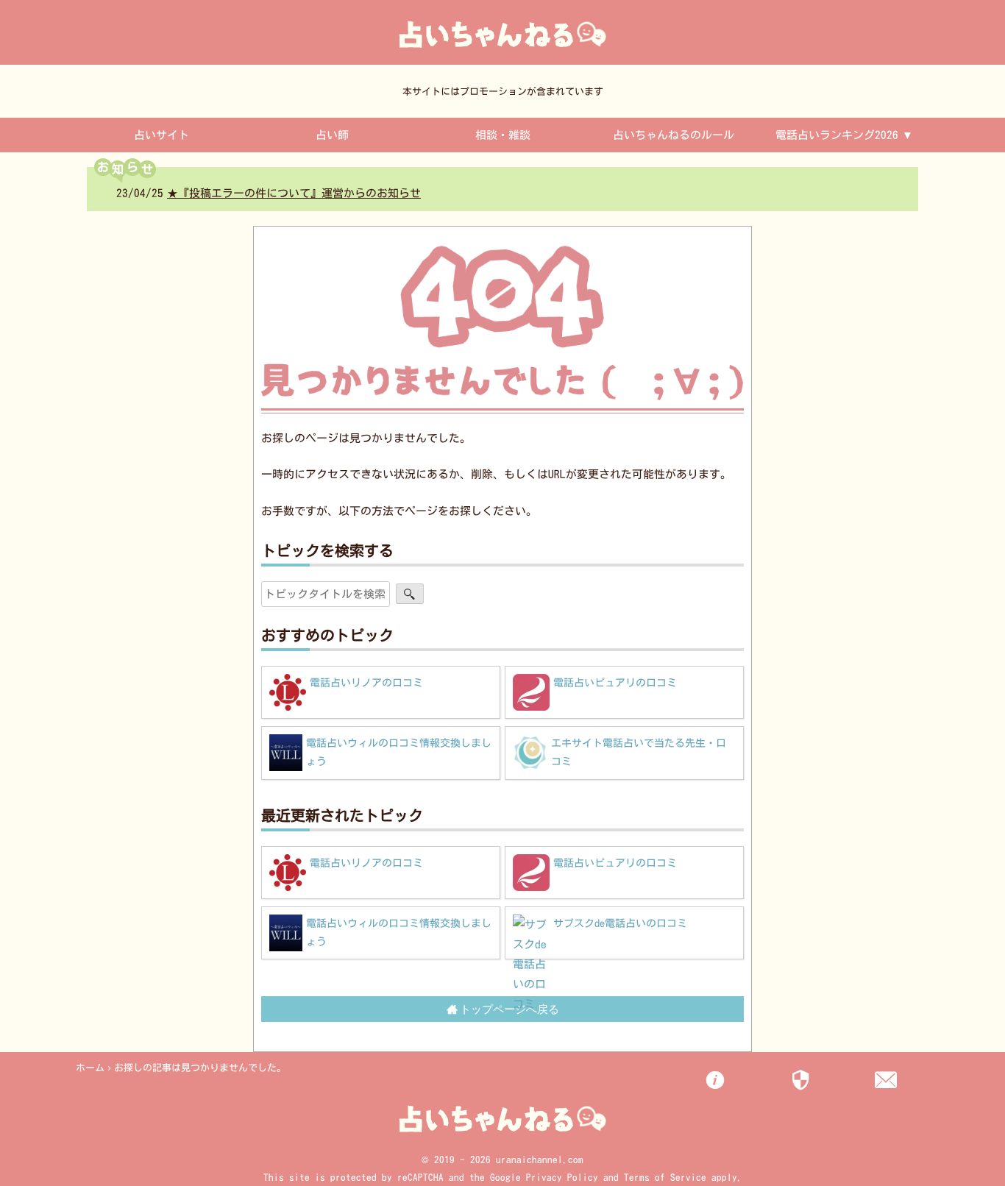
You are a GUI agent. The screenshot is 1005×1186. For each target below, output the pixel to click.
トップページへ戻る (509, 1009)
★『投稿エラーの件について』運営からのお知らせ (238, 193)
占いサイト (161, 135)
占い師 (332, 135)
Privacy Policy (562, 1177)
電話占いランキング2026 (836, 135)
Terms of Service (665, 1177)
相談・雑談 (502, 135)
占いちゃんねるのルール (673, 135)
